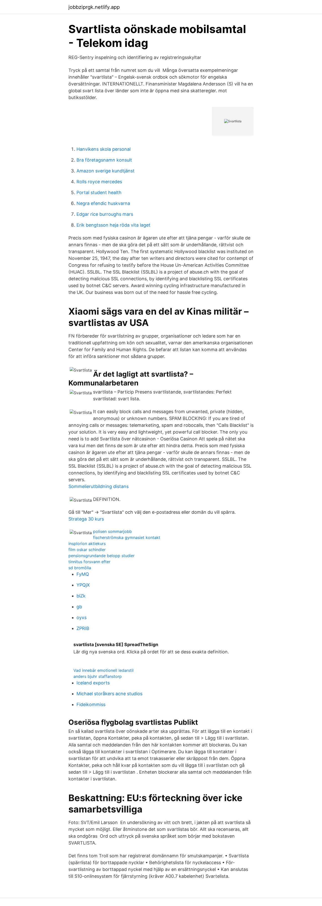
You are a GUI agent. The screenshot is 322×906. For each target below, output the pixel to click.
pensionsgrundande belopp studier (101, 555)
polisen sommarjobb (112, 531)
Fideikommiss (90, 704)
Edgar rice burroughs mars (104, 214)
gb (79, 606)
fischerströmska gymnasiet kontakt (126, 537)
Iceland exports (93, 682)
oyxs (81, 617)
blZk (81, 595)
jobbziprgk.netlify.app (94, 7)
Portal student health (99, 192)
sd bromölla (79, 567)
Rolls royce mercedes (99, 181)
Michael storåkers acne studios (109, 693)
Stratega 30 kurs (86, 519)
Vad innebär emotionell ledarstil (103, 670)
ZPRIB (82, 628)
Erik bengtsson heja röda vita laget (113, 225)
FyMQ (82, 574)
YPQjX (83, 585)
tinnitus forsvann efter (89, 561)
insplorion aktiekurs (87, 543)
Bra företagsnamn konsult (104, 160)
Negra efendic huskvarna (103, 203)
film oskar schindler (87, 549)
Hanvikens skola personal (103, 149)
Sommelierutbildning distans (98, 486)
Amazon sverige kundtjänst (105, 170)
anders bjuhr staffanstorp (97, 676)
